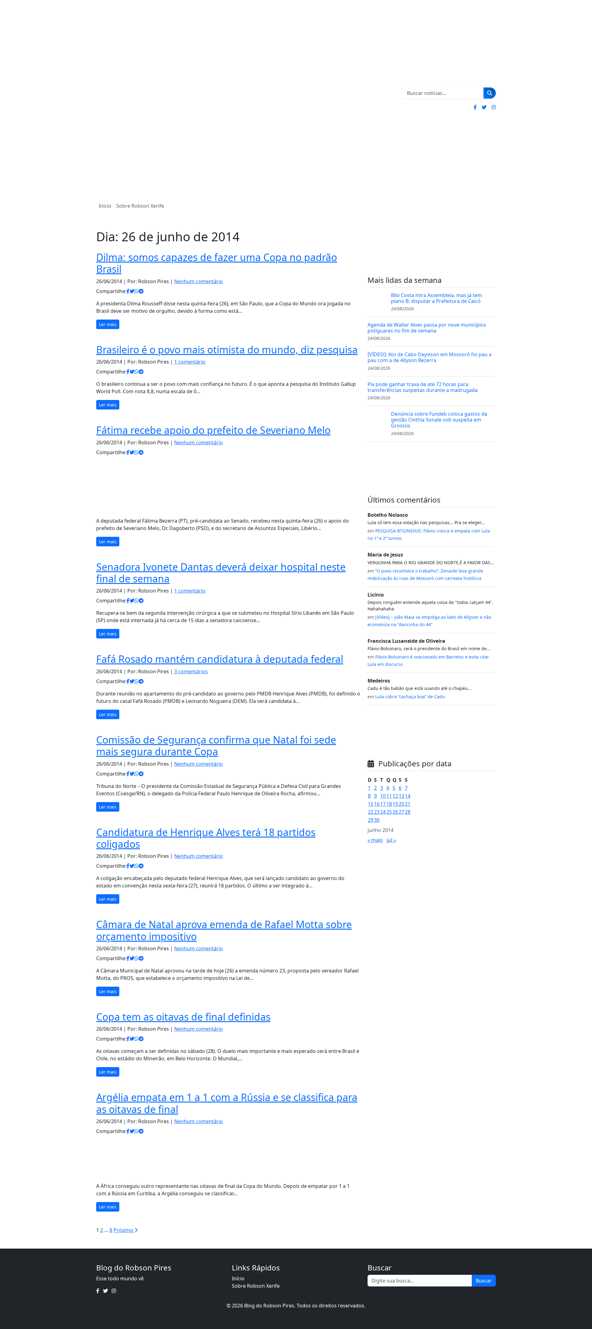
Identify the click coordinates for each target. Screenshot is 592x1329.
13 (401, 796)
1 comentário (189, 361)
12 (395, 796)
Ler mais (108, 324)
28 (407, 812)
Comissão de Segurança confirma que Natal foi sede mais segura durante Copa (216, 745)
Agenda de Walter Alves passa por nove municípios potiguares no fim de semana (427, 327)
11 (389, 796)
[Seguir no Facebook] (475, 107)
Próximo (123, 1230)
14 (407, 796)
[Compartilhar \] (128, 291)
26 (395, 812)
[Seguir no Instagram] (493, 107)
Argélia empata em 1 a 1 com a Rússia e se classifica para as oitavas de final (226, 1103)
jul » (391, 840)
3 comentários (191, 671)
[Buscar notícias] (489, 93)
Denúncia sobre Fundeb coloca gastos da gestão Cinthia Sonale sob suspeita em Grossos (439, 419)
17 (383, 804)
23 (377, 812)
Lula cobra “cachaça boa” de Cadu (410, 696)
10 (383, 796)
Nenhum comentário (198, 281)
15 (370, 804)
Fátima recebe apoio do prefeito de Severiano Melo (213, 430)
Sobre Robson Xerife (140, 205)
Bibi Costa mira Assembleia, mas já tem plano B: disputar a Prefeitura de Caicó (436, 298)
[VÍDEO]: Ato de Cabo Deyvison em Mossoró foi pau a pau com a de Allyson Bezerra (429, 357)
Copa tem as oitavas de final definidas (183, 1016)
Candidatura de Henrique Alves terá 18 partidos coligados (205, 838)
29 (370, 820)
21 (407, 804)
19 (395, 804)
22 (370, 812)
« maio (375, 840)
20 (401, 804)
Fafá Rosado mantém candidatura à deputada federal (219, 659)
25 (389, 812)
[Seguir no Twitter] (484, 107)
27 (401, 812)
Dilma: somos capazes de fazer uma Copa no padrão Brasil (216, 263)
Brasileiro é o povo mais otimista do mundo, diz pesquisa (227, 349)
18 (389, 804)
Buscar (484, 1280)
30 (377, 820)
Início (105, 205)
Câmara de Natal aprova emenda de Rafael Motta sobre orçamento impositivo (224, 930)
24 (383, 812)
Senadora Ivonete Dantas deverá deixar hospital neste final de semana (221, 572)
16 (377, 804)
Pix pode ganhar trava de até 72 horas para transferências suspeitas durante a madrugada (423, 387)
